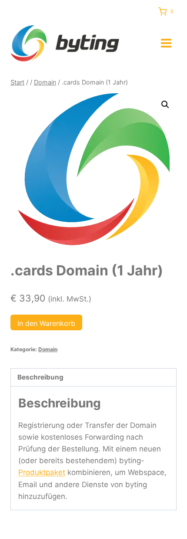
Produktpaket (41, 472)
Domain (47, 349)
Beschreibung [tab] (40, 377)
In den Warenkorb (46, 323)
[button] (165, 104)
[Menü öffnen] (166, 43)
